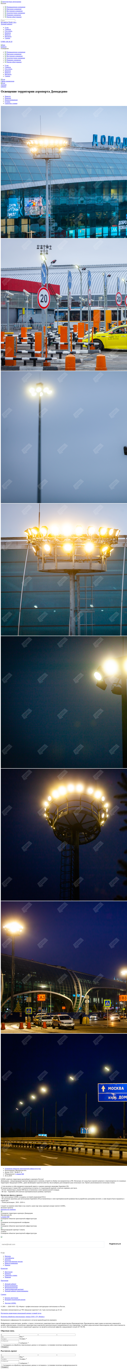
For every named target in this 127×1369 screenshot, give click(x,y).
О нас (7, 27)
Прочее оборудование (14, 17)
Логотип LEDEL (10, 1303)
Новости (8, 34)
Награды (8, 1256)
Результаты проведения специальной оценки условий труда (21, 1313)
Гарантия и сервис (11, 1275)
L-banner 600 (19, 1174)
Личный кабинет (6, 24)
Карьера (7, 1265)
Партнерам (4, 1280)
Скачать (7, 38)
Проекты (8, 33)
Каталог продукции (11, 1298)
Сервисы (8, 29)
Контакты (8, 36)
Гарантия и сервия (11, 103)
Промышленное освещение (15, 7)
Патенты (8, 1260)
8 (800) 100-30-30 (6, 41)
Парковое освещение (13, 15)
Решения (8, 1277)
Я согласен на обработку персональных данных (22, 1250)
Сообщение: (24, 1343)
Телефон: (23, 1339)
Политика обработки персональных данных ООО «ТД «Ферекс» (23, 1316)
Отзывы (7, 101)
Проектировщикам (11, 100)
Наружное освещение (13, 9)
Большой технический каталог (15, 1299)
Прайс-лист (12, 22)
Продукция (8, 1272)
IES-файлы (4, 22)
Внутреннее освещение (14, 11)
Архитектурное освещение (15, 13)
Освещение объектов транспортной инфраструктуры (23, 1168)
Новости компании (11, 1263)
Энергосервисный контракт (14, 1289)
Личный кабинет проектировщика (16, 1291)
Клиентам (4, 1268)
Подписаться (115, 1244)
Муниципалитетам (11, 1287)
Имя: (22, 1337)
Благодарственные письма (14, 1261)
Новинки (8, 98)
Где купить (8, 31)
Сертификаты (9, 1258)
